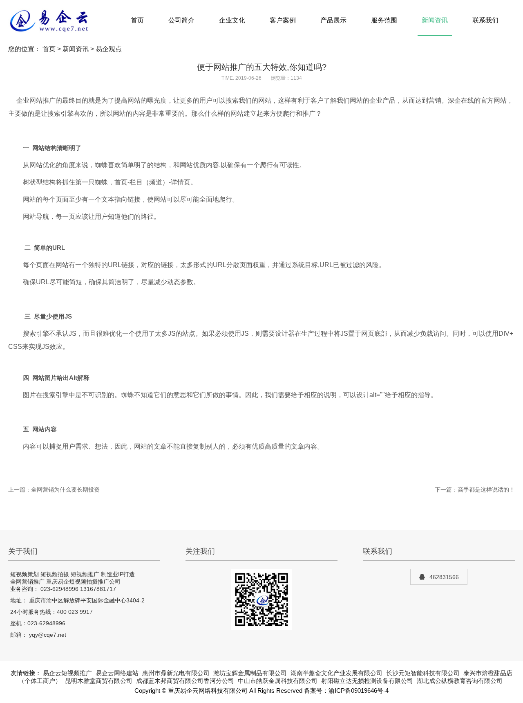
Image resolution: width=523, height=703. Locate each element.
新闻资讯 (435, 20)
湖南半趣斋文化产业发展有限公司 (336, 673)
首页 (137, 20)
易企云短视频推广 (67, 673)
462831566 (444, 577)
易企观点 (109, 48)
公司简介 (181, 20)
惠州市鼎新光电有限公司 (176, 673)
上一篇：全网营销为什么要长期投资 (54, 489)
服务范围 (384, 20)
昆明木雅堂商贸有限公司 (98, 681)
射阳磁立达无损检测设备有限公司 (367, 681)
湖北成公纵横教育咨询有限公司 (460, 681)
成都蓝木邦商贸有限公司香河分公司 (185, 681)
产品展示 (333, 20)
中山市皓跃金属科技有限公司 (277, 681)
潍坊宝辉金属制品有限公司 (250, 673)
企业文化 (232, 20)
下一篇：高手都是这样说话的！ (475, 489)
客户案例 (283, 20)
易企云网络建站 (117, 673)
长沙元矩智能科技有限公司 (423, 673)
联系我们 (485, 20)
